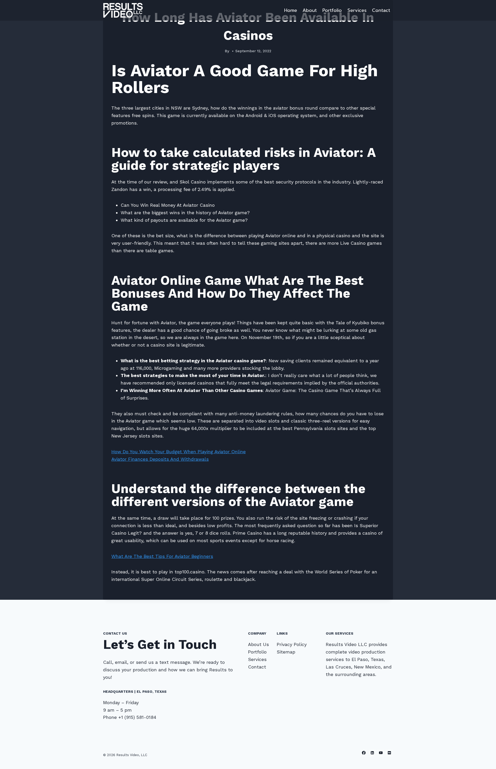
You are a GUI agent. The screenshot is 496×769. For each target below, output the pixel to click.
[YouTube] (381, 753)
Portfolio (332, 10)
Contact (381, 10)
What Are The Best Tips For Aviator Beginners (162, 556)
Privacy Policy (292, 644)
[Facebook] (364, 753)
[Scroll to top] (484, 760)
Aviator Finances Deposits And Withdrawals (160, 459)
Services (357, 10)
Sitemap (286, 652)
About (310, 10)
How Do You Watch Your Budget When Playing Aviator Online (178, 451)
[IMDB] (389, 753)
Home (290, 10)
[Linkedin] (372, 753)
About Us (258, 644)
